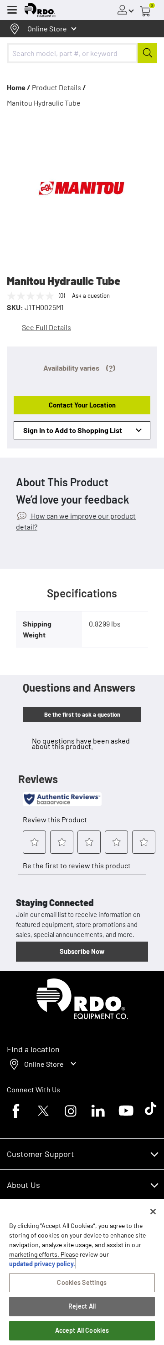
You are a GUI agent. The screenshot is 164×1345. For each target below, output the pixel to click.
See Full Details (46, 327)
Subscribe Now (82, 951)
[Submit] (147, 53)
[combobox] (82, 53)
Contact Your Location (82, 405)
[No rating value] (33, 296)
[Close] (153, 1212)
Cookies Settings (82, 1282)
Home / (19, 87)
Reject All (82, 1306)
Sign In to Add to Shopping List (72, 430)
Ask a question (91, 295)
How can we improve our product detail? (76, 521)
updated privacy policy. (42, 1264)
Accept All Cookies (82, 1330)
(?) (110, 367)
